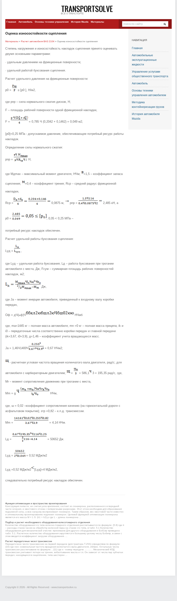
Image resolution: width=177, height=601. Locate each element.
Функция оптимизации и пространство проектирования (36, 503)
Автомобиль (25, 22)
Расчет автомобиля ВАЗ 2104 (37, 41)
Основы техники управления (52, 22)
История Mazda (79, 22)
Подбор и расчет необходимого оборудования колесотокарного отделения (47, 522)
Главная (11, 22)
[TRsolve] (88, 10)
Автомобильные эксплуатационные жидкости (144, 60)
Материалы (97, 22)
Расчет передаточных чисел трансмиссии (28, 541)
